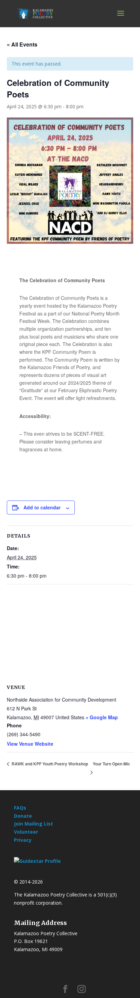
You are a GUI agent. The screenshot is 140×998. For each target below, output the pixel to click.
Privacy (23, 840)
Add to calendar (41, 507)
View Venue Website (30, 743)
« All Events (22, 44)
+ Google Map (102, 717)
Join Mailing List (33, 823)
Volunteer (26, 832)
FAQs (20, 807)
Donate (23, 816)
